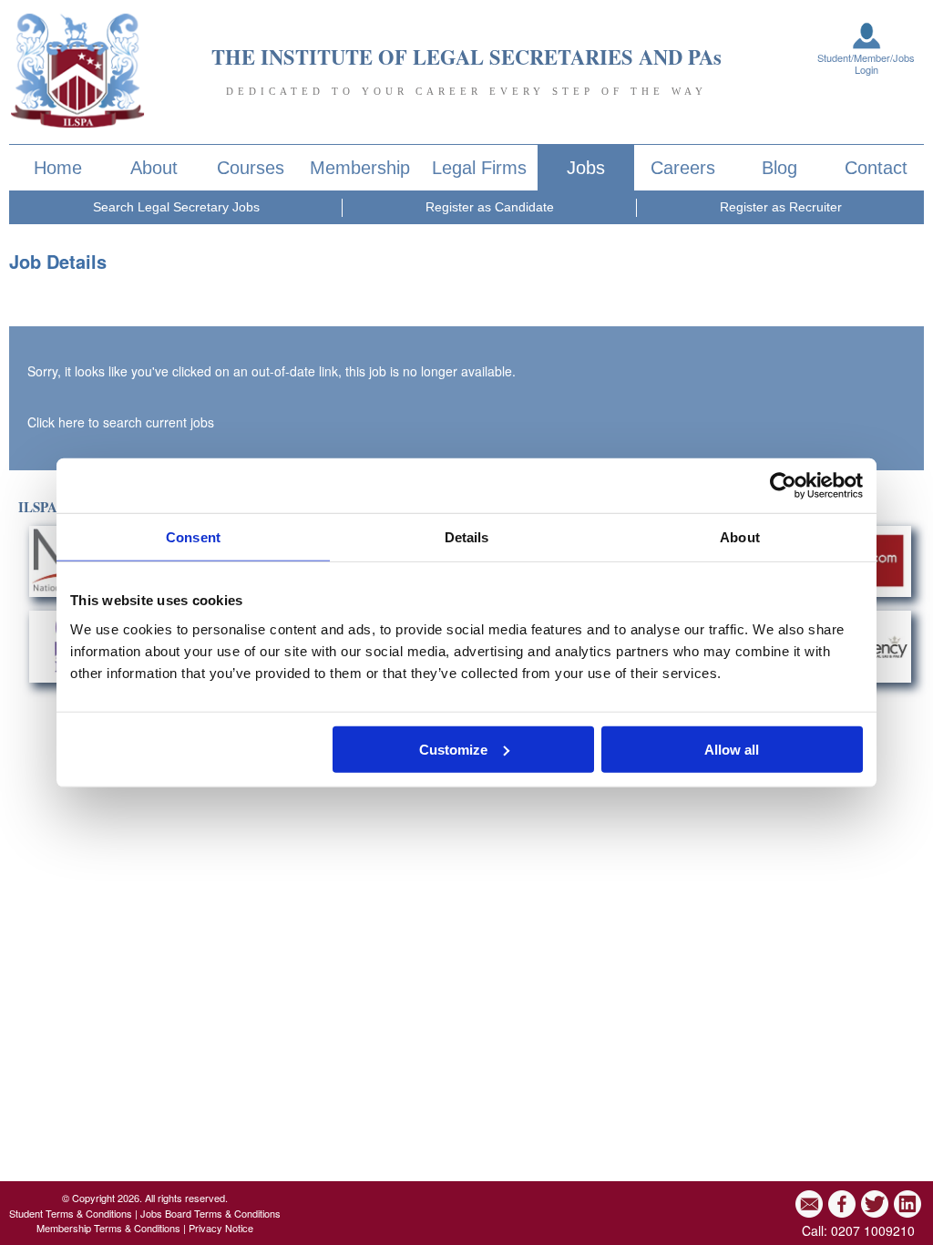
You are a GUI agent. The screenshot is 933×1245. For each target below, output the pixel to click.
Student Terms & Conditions (70, 1213)
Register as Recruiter (781, 207)
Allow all (731, 748)
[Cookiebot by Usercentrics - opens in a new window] (783, 485)
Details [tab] (467, 537)
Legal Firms (479, 168)
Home (58, 168)
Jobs (586, 168)
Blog (779, 168)
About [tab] (740, 537)
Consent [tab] (193, 537)
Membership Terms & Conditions (108, 1227)
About (154, 168)
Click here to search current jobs (120, 422)
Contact (876, 168)
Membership (360, 168)
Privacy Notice (221, 1227)
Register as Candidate (489, 207)
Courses (250, 168)
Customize (453, 748)
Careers (683, 168)
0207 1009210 (873, 1230)
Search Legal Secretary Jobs (176, 207)
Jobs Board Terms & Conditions (210, 1213)
